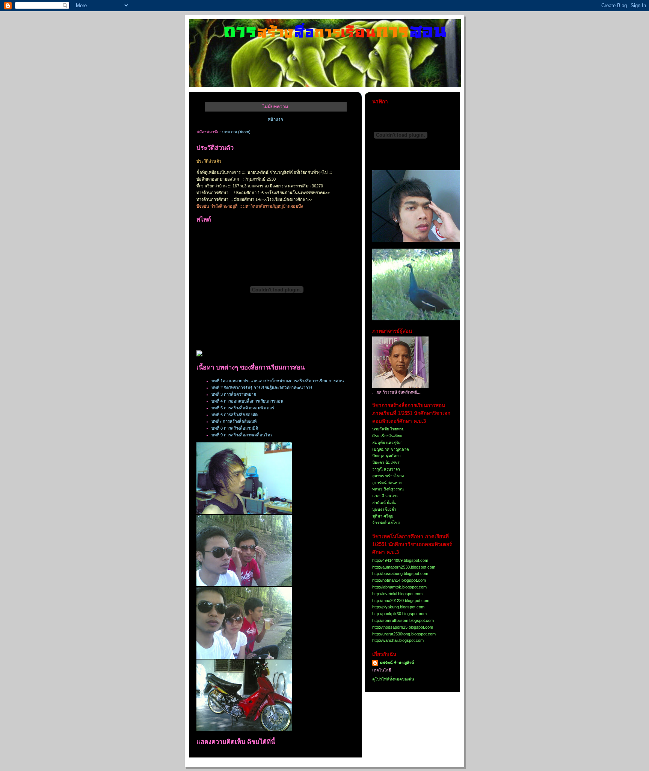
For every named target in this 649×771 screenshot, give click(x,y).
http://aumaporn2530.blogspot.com (403, 567)
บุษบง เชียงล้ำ (384, 509)
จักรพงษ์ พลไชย (386, 522)
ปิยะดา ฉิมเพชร (386, 462)
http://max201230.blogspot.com (400, 600)
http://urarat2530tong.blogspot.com (404, 634)
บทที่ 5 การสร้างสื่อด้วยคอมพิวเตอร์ (242, 408)
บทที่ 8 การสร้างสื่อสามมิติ (234, 428)
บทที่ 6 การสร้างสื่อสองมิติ (234, 414)
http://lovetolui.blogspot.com (397, 593)
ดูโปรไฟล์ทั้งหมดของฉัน (393, 679)
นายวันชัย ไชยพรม (388, 429)
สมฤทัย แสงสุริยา (387, 442)
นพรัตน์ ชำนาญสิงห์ (397, 662)
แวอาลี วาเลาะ (385, 495)
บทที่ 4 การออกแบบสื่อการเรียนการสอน (247, 401)
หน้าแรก (275, 119)
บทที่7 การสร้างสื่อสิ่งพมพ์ (234, 421)
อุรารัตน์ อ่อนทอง (386, 482)
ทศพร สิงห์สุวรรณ (388, 489)
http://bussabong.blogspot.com (400, 573)
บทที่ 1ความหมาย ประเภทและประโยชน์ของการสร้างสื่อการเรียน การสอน (277, 381)
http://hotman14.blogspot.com (399, 580)
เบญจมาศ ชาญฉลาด (390, 449)
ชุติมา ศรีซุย (382, 516)
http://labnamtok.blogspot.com (399, 587)
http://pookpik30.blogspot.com (399, 613)
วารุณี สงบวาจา (386, 469)
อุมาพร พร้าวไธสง (388, 476)
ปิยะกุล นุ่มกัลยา (386, 455)
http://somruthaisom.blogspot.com (403, 620)
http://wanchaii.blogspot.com (398, 640)
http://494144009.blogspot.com (400, 560)
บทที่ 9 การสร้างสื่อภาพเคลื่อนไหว (241, 435)
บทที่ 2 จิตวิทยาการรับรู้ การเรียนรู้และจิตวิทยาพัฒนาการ (261, 387)
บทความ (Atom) (236, 132)
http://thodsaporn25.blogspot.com (402, 627)
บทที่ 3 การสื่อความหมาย (233, 394)
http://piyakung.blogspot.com (398, 607)
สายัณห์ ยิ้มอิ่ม (384, 502)
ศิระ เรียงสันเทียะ (387, 435)
